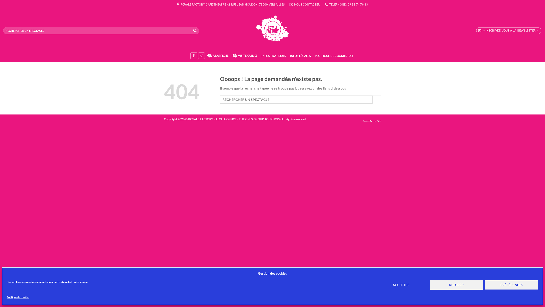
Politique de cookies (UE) (334, 56)
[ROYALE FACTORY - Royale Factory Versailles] (272, 29)
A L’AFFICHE (221, 55)
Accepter (401, 285)
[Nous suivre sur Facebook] (193, 55)
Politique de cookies (18, 297)
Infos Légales (300, 56)
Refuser (456, 285)
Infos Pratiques (273, 56)
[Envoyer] (195, 30)
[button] (508, 30)
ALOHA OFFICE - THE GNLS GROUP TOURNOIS (247, 119)
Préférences (512, 285)
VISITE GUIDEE (247, 55)
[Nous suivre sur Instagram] (201, 55)
